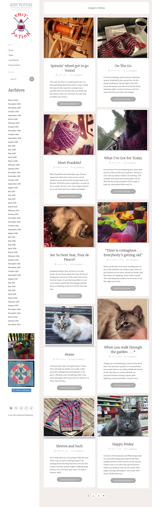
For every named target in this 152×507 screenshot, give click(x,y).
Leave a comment (78, 359)
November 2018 (14, 131)
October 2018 (13, 134)
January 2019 (13, 127)
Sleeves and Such (69, 446)
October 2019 (13, 112)
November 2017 (14, 176)
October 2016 (13, 226)
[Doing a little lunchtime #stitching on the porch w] (21, 346)
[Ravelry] (31, 408)
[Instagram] (11, 408)
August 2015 (13, 279)
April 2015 (12, 294)
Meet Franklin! (69, 163)
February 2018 (14, 165)
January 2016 (13, 260)
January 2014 (13, 321)
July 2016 (11, 237)
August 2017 (13, 188)
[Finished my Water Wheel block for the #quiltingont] (21, 374)
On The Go (123, 66)
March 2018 (13, 161)
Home (69, 354)
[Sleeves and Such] (69, 417)
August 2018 (13, 142)
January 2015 (13, 305)
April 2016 (12, 248)
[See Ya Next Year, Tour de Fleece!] (69, 229)
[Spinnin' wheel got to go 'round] (69, 43)
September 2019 (14, 115)
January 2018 (13, 169)
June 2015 (12, 286)
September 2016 (14, 229)
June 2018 (12, 150)
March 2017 (12, 207)
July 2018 (11, 146)
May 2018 (12, 153)
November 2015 (14, 267)
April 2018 (12, 157)
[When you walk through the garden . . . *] (123, 327)
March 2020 (13, 100)
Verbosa (20, 415)
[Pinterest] (26, 408)
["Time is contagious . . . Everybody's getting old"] (123, 227)
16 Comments (77, 264)
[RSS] (21, 408)
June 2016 (12, 241)
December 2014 (14, 309)
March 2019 (13, 119)
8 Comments (131, 163)
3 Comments (133, 260)
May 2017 (12, 199)
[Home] (69, 325)
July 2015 (11, 283)
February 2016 (13, 256)
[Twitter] (16, 408)
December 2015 (14, 264)
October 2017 (13, 180)
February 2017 (13, 210)
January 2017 (13, 214)
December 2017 (14, 172)
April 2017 (12, 203)
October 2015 (13, 271)
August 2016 (13, 233)
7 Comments (77, 75)
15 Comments (131, 70)
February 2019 (13, 123)
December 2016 (14, 218)
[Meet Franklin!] (69, 140)
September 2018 (14, 138)
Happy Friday (123, 444)
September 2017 (14, 184)
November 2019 (14, 108)
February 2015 (13, 302)
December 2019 (14, 104)
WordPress (29, 415)
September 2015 (14, 275)
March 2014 (13, 317)
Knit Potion (21, 5)
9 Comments (132, 356)
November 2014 (14, 313)
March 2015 (12, 298)
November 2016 (14, 222)
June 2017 (12, 195)
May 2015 (12, 290)
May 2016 (12, 245)
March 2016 (13, 252)
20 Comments (78, 167)
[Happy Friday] (123, 426)
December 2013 (14, 324)
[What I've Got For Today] (123, 133)
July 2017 (11, 191)
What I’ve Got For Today (123, 158)
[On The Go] (123, 38)
